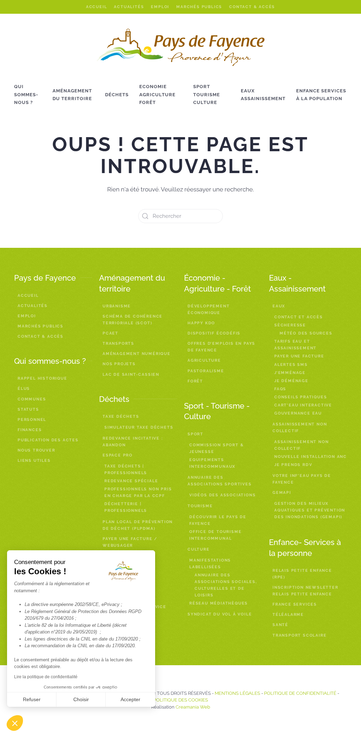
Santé (280, 625)
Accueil (96, 7)
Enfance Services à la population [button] (321, 94)
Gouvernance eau (298, 413)
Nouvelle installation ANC (310, 456)
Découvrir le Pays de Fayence (217, 520)
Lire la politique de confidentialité (46, 676)
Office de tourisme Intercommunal (215, 535)
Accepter (130, 699)
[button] (14, 723)
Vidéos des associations (222, 495)
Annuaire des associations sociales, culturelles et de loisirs (226, 585)
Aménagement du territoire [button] (72, 94)
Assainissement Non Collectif (301, 445)
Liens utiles (34, 460)
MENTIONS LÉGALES (237, 693)
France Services (295, 604)
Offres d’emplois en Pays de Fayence (221, 347)
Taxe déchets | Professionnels (125, 469)
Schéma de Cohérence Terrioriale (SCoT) (133, 319)
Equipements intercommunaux (212, 463)
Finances (30, 430)
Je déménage (291, 381)
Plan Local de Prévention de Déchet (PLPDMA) (138, 525)
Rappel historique (42, 378)
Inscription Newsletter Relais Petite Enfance (305, 590)
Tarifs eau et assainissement (295, 344)
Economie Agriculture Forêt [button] (157, 94)
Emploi (160, 7)
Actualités (129, 7)
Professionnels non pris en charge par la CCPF (138, 492)
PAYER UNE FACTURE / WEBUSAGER (130, 542)
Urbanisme (117, 306)
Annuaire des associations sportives (220, 480)
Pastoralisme (206, 371)
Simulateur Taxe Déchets (138, 427)
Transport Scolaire (299, 635)
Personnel (32, 419)
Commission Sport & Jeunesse (216, 448)
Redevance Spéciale (131, 481)
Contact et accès (298, 317)
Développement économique (209, 309)
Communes (32, 399)
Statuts (28, 409)
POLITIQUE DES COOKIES (180, 700)
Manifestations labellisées (210, 563)
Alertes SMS (291, 364)
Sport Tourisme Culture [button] (206, 94)
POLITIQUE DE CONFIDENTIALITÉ (300, 693)
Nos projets (119, 364)
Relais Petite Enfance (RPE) (302, 574)
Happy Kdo (201, 323)
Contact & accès (252, 7)
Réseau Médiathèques (218, 603)
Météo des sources (306, 333)
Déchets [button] (117, 94)
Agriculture (204, 360)
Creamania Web (193, 707)
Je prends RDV (293, 465)
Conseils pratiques (300, 397)
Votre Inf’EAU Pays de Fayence (302, 479)
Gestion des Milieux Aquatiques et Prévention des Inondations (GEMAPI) (309, 510)
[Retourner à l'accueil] (180, 47)
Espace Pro (118, 455)
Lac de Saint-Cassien (131, 374)
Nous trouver (36, 450)
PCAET (110, 333)
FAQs (280, 389)
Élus (24, 388)
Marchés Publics (199, 7)
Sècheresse (290, 325)
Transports (118, 343)
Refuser (32, 699)
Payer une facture (299, 356)
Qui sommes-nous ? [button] (26, 94)
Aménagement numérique (137, 353)
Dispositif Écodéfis (214, 333)
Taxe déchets (121, 416)
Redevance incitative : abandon (133, 441)
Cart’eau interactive (303, 405)
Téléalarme (288, 614)
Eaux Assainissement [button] (263, 94)
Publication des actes (48, 440)
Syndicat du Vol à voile (220, 614)
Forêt (195, 381)
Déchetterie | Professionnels (125, 507)
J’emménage (290, 372)
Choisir (81, 699)
